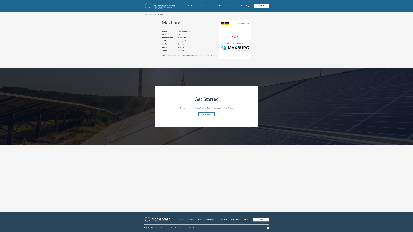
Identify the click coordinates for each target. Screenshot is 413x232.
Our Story (191, 6)
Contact (261, 6)
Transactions (233, 6)
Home (145, 14)
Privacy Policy (192, 227)
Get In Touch (206, 114)
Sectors (210, 6)
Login (261, 219)
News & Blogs (245, 6)
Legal (185, 227)
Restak (179, 227)
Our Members (221, 6)
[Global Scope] (157, 222)
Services (201, 6)
